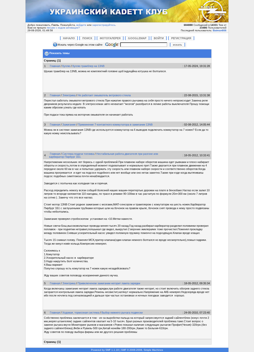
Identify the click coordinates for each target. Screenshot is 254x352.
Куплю (66, 65)
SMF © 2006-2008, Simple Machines (142, 350)
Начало (69, 38)
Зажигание (69, 124)
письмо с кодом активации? (63, 27)
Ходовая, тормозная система (80, 312)
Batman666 (219, 30)
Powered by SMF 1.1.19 (105, 350)
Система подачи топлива (78, 153)
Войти (159, 38)
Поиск (87, 38)
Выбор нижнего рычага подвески (122, 312)
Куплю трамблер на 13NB (88, 65)
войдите (81, 25)
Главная (55, 65)
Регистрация (181, 38)
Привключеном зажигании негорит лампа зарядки (109, 283)
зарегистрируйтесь (103, 25)
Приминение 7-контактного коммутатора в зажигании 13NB (115, 124)
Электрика (68, 95)
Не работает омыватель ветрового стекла (104, 95)
